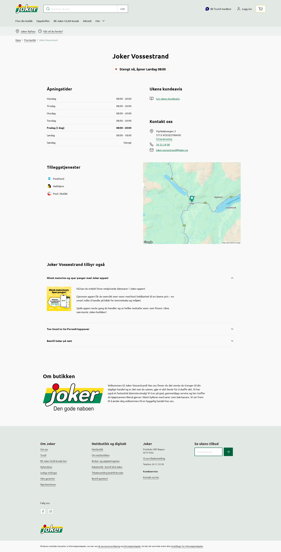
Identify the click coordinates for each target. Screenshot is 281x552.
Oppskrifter (43, 20)
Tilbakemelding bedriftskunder (107, 472)
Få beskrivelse (164, 139)
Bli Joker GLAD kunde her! (53, 460)
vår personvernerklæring (109, 546)
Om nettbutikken (101, 455)
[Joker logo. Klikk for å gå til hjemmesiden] (26, 9)
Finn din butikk (24, 20)
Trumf (43, 455)
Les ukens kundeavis (168, 98)
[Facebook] (43, 511)
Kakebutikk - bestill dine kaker (107, 466)
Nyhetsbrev (46, 466)
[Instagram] (50, 511)
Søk (122, 8)
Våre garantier (47, 478)
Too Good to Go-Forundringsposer (68, 329)
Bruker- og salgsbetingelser (106, 460)
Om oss (44, 449)
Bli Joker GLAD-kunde (66, 20)
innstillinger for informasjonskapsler (187, 546)
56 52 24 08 (163, 144)
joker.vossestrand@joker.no (172, 150)
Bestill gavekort (100, 478)
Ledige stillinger (48, 472)
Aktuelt (87, 20)
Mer (97, 20)
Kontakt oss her (151, 477)
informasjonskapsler (132, 546)
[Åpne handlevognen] (261, 8)
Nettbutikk (97, 449)
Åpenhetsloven (48, 484)
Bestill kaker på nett (59, 341)
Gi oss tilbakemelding (154, 458)
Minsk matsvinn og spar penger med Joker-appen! (77, 278)
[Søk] (228, 452)
